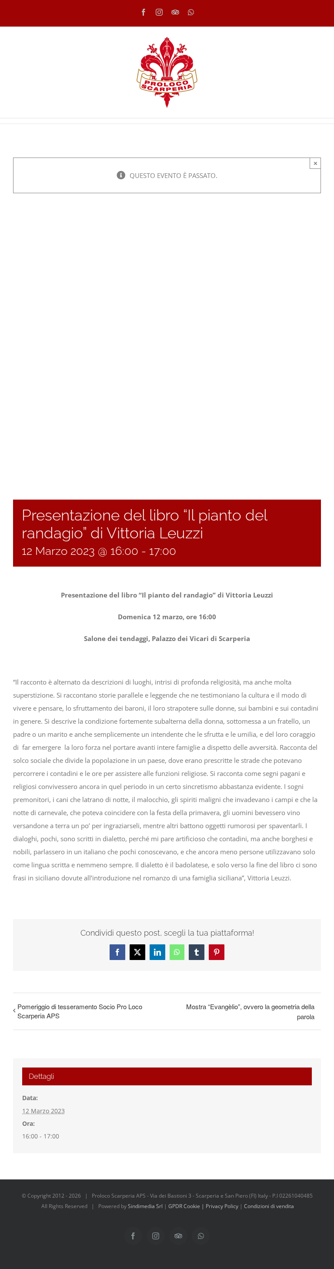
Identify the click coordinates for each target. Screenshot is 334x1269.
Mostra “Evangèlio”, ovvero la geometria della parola (250, 1011)
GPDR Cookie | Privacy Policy (204, 1206)
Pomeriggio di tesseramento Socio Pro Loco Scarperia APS (79, 1011)
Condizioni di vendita (269, 1206)
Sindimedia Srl (146, 1206)
